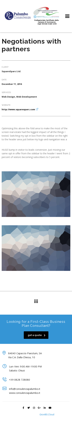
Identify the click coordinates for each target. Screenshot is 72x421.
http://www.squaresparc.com (18, 109)
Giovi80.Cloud (47, 414)
